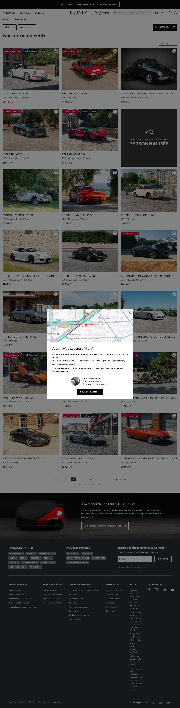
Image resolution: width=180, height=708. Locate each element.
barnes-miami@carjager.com (97, 384)
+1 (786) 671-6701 (93, 381)
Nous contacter (88, 392)
